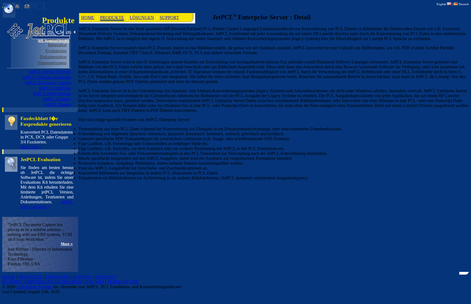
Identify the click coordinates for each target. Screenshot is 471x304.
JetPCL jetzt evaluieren (47, 204)
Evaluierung (56, 50)
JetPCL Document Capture (48, 82)
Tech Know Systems (34, 286)
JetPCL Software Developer (47, 77)
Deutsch (463, 4)
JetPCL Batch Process (52, 93)
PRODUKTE (112, 17)
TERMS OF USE (122, 282)
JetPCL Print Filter (55, 88)
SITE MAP (94, 282)
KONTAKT (105, 277)
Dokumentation (53, 56)
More (67, 244)
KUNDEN (11, 282)
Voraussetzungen (52, 62)
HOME (87, 17)
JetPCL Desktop (57, 99)
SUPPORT (169, 17)
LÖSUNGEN (142, 17)
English (442, 4)
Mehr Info (30, 147)
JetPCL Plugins (57, 104)
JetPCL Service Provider (50, 71)
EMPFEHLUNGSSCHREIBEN (53, 282)
